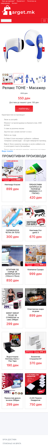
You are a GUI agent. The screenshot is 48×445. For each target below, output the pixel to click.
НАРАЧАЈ (24, 108)
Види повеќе (7, 151)
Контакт (14, 3)
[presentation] (4, 49)
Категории (6, 20)
